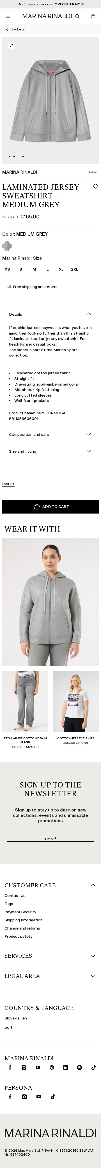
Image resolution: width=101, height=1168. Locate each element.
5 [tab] (27, 156)
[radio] (7, 246)
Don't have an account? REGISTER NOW (51, 4)
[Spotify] (78, 1067)
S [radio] (20, 269)
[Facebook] (8, 1067)
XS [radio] (7, 269)
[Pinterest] (50, 1067)
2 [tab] (14, 156)
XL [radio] (61, 269)
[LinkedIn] (64, 1067)
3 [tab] (18, 156)
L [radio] (48, 269)
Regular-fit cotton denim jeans (25, 740)
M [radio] (34, 269)
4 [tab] (23, 156)
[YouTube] (36, 1067)
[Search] (77, 16)
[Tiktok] (92, 1067)
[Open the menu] (7, 16)
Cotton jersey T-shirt (75, 738)
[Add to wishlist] (95, 187)
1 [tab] (9, 156)
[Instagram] (23, 1067)
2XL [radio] (74, 269)
